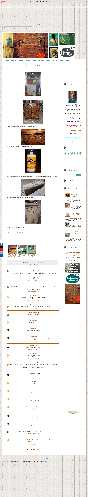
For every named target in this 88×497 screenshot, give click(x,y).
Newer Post (9, 447)
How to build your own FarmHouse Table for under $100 (75, 194)
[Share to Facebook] (42, 262)
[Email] (1, 252)
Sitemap (68, 60)
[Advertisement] (38, 13)
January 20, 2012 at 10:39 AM (33, 369)
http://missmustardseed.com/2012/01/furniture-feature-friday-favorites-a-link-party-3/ (22, 232)
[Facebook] (1, 244)
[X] (1, 247)
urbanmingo (32, 345)
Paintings (28, 60)
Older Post (57, 447)
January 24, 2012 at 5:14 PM (33, 417)
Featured (55, 60)
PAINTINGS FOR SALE (44, 60)
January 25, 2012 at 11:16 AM (33, 433)
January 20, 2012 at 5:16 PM (33, 384)
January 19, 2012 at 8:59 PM (33, 358)
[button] (44, 1)
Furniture (21, 60)
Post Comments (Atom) (35, 449)
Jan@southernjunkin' (32, 312)
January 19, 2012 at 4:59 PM (33, 332)
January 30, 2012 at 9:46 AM (33, 441)
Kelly (33, 284)
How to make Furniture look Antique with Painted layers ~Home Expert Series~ (12, 256)
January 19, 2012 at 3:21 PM (33, 300)
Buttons (61, 60)
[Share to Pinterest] (43, 262)
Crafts (34, 60)
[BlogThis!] (40, 262)
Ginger (32, 328)
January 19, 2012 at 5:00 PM (33, 341)
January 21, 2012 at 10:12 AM (33, 409)
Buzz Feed (73, 133)
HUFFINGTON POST (76, 130)
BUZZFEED (72, 134)
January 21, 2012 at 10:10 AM (33, 400)
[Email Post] (36, 262)
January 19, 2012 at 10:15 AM (33, 291)
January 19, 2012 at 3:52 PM (33, 316)
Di (32, 381)
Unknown (33, 437)
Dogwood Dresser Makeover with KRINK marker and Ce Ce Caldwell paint (22, 256)
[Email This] (38, 262)
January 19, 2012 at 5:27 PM (33, 349)
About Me (13, 60)
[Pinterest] (1, 249)
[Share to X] (41, 262)
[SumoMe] (1, 255)
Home (7, 60)
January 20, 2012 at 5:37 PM (33, 392)
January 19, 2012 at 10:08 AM (33, 280)
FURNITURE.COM (71, 120)
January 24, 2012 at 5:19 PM (33, 425)
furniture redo (34, 264)
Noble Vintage (33, 362)
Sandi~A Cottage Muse (33, 373)
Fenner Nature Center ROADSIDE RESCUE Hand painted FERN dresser (75, 224)
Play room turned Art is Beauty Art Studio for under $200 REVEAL (72, 254)
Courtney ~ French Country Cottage (32, 429)
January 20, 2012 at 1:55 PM (33, 376)
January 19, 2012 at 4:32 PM (33, 324)
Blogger (62, 485)
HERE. (26, 227)
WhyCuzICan (33, 268)
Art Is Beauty (27, 262)
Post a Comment (33, 444)
